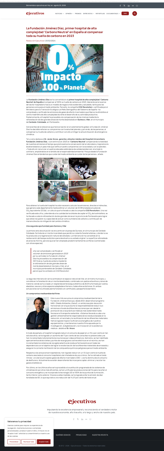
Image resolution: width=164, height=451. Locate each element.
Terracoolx (108, 1)
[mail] (137, 6)
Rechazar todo (28, 442)
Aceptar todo (43, 442)
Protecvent (135, 1)
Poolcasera (73, 1)
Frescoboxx (32, 1)
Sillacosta (53, 1)
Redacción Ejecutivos (35, 40)
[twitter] (124, 5)
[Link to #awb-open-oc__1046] (134, 13)
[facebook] (120, 6)
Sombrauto (114, 1)
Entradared (128, 1)
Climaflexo (3, 1)
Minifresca (39, 1)
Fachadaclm (18, 1)
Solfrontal (121, 1)
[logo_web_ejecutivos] (35, 13)
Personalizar (14, 442)
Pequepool (66, 1)
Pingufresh (25, 1)
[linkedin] (129, 6)
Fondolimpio (87, 1)
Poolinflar (80, 1)
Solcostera (46, 1)
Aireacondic (10, 1)
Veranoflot (94, 1)
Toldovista (101, 1)
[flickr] (133, 6)
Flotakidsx (59, 1)
